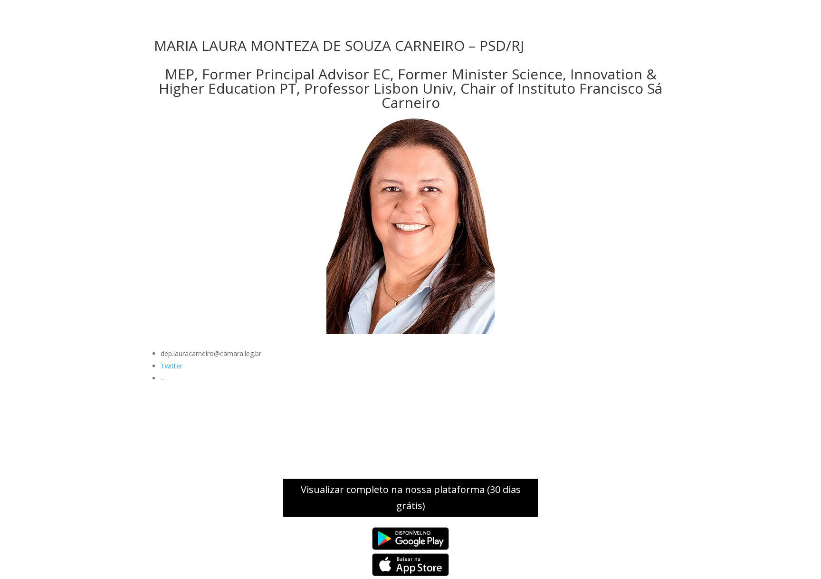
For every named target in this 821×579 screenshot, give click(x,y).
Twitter (171, 365)
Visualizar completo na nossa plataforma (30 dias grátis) (411, 497)
